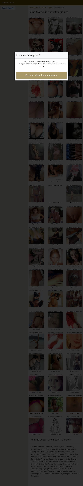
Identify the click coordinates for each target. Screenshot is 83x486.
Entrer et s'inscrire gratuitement (41, 75)
